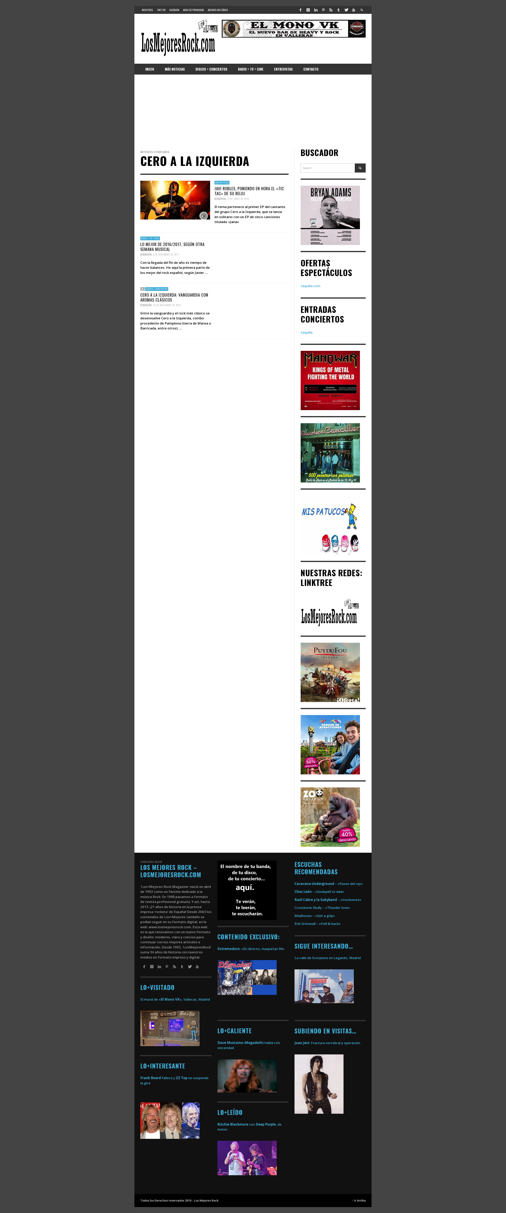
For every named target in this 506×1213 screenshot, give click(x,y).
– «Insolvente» (328, 899)
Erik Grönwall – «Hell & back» (318, 923)
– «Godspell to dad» (319, 891)
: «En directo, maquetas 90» (251, 948)
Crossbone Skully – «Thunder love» (322, 907)
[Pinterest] (323, 10)
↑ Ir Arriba (359, 1200)
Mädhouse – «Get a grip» (315, 915)
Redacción (220, 198)
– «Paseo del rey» (329, 883)
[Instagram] (308, 10)
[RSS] (331, 10)
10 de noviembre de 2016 (167, 305)
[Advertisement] (253, 111)
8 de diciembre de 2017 (166, 254)
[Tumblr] (338, 10)
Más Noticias (222, 182)
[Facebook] (300, 10)
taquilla (306, 332)
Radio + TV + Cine (150, 238)
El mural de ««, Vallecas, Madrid (175, 999)
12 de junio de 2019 (238, 198)
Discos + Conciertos (156, 288)
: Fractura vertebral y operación (327, 1043)
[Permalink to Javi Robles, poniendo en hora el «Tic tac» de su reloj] (175, 200)
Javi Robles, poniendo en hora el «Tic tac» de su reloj (249, 190)
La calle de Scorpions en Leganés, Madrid (328, 958)
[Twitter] (346, 10)
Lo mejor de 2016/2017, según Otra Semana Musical (172, 246)
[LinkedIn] (315, 10)
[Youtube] (353, 10)
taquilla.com (310, 286)
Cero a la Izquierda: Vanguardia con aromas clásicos (174, 297)
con (236, 1124)
